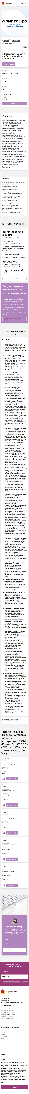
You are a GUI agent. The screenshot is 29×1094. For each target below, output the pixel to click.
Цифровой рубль (16, 40)
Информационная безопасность (8, 1012)
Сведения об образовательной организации (11, 1030)
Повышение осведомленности (8, 1043)
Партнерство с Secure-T (6, 1045)
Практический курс (8, 43)
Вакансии (3, 1059)
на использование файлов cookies (12, 1072)
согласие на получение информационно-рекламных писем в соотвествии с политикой (15, 982)
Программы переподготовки (7, 1023)
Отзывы (2, 1038)
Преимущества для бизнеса (7, 1047)
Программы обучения (6, 1005)
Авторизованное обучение (7, 1010)
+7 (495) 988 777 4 (5, 998)
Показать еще (14, 278)
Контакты (3, 1054)
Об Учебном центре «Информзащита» (10, 1027)
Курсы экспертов (4, 1020)
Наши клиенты (4, 1036)
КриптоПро (6, 40)
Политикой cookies (7, 1075)
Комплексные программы (6, 1050)
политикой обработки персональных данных (11, 981)
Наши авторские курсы (6, 1008)
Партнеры (3, 1034)
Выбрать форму (5, 84)
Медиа (2, 1057)
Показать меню (25, 3)
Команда (3, 1032)
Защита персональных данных (7, 1016)
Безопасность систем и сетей (7, 1018)
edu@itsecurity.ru (5, 1000)
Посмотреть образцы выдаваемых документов (11, 319)
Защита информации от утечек (8, 1014)
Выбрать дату (5, 76)
